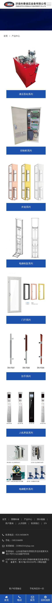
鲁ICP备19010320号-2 (28, 562)
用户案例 (9, 523)
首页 (6, 36)
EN (45, 523)
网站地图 (42, 562)
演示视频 (41, 519)
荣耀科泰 (15, 519)
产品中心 (28, 519)
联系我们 (35, 523)
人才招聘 (22, 523)
